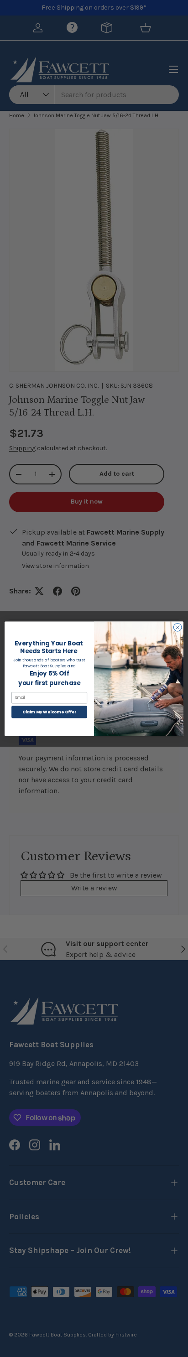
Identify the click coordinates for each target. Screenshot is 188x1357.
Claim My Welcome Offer (49, 712)
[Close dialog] (177, 627)
